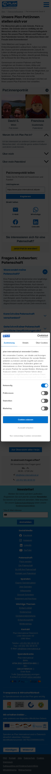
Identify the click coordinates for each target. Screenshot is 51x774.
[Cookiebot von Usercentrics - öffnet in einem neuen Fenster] (37, 336)
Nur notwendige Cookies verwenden (25, 436)
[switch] (44, 393)
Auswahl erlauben (25, 428)
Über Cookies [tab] (42, 343)
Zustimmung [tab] (9, 343)
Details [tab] (26, 343)
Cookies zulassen (25, 420)
